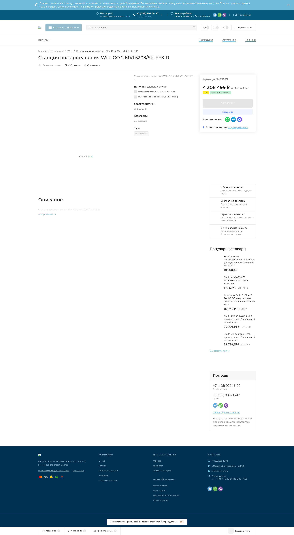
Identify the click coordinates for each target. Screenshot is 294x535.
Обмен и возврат (162, 470)
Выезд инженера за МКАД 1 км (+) (158, 96)
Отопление (57, 51)
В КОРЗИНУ (228, 103)
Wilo (69, 51)
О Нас (102, 461)
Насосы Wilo (141, 133)
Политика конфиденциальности (53, 471)
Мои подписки (160, 500)
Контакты (104, 475)
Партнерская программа (166, 495)
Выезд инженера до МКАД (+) (157, 91)
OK (181, 521)
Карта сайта (78, 471)
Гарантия (158, 465)
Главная (42, 51)
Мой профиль (160, 485)
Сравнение (93, 65)
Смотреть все (218, 351)
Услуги (102, 465)
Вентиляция (140, 121)
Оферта (157, 461)
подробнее (45, 214)
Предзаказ (227, 112)
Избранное (74, 65)
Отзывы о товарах (108, 480)
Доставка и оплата (108, 470)
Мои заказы (159, 490)
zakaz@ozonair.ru (226, 412)
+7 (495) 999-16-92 (147, 13)
